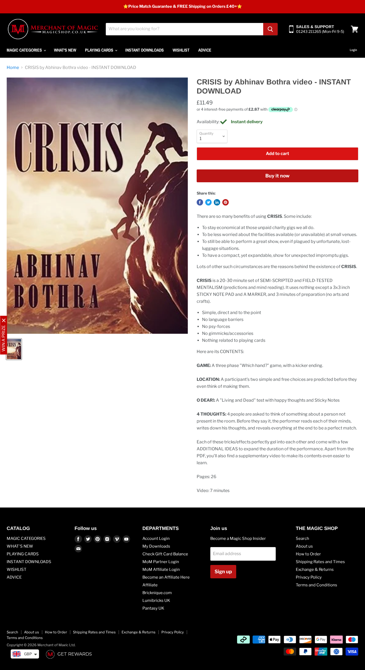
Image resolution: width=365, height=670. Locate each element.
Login (353, 50)
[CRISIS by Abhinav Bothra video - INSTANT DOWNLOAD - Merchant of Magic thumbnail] (14, 349)
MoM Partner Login (160, 561)
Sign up (223, 571)
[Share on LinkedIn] (217, 202)
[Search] (270, 29)
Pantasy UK (153, 608)
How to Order (308, 554)
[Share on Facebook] (200, 202)
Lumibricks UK (156, 600)
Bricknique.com (157, 592)
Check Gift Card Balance (165, 554)
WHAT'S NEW (65, 50)
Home (13, 67)
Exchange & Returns (315, 569)
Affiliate (150, 585)
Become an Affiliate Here (166, 577)
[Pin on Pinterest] (225, 202)
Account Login (156, 538)
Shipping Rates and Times (320, 561)
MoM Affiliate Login (161, 569)
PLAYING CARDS (99, 50)
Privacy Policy (309, 577)
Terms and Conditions (316, 585)
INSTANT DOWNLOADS (144, 50)
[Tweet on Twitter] (208, 202)
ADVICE (204, 50)
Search (302, 538)
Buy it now (277, 176)
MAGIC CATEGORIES (25, 50)
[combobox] (184, 29)
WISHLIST (181, 50)
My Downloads (156, 546)
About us (304, 546)
